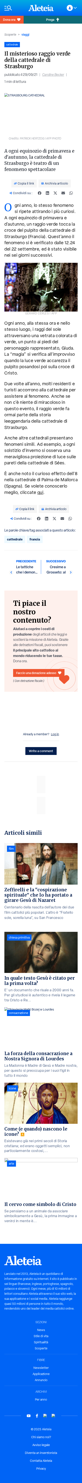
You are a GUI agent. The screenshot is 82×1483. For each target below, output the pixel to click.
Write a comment (41, 751)
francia (35, 539)
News (41, 1330)
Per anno (41, 1399)
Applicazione (41, 1374)
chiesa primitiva (19, 937)
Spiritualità (41, 1342)
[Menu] (14, 7)
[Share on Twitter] (55, 193)
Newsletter (41, 1368)
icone (12, 1088)
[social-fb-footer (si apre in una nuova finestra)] (37, 1415)
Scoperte (10, 35)
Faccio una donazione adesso (36, 673)
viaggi (25, 34)
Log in (55, 734)
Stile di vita (41, 1336)
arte (11, 1164)
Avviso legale (41, 1445)
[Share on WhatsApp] (71, 193)
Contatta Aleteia (41, 1461)
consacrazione (18, 1013)
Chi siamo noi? (41, 1437)
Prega (50, 19)
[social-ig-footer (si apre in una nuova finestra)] (54, 1415)
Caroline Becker (53, 74)
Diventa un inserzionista (41, 1453)
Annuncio (41, 1380)
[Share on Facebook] (39, 193)
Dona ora (9, 19)
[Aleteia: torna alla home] (41, 7)
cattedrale (15, 539)
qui (40, 492)
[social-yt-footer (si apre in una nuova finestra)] (29, 1415)
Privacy (41, 1469)
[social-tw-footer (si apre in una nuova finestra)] (45, 1415)
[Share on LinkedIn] (47, 193)
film (11, 849)
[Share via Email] (63, 193)
